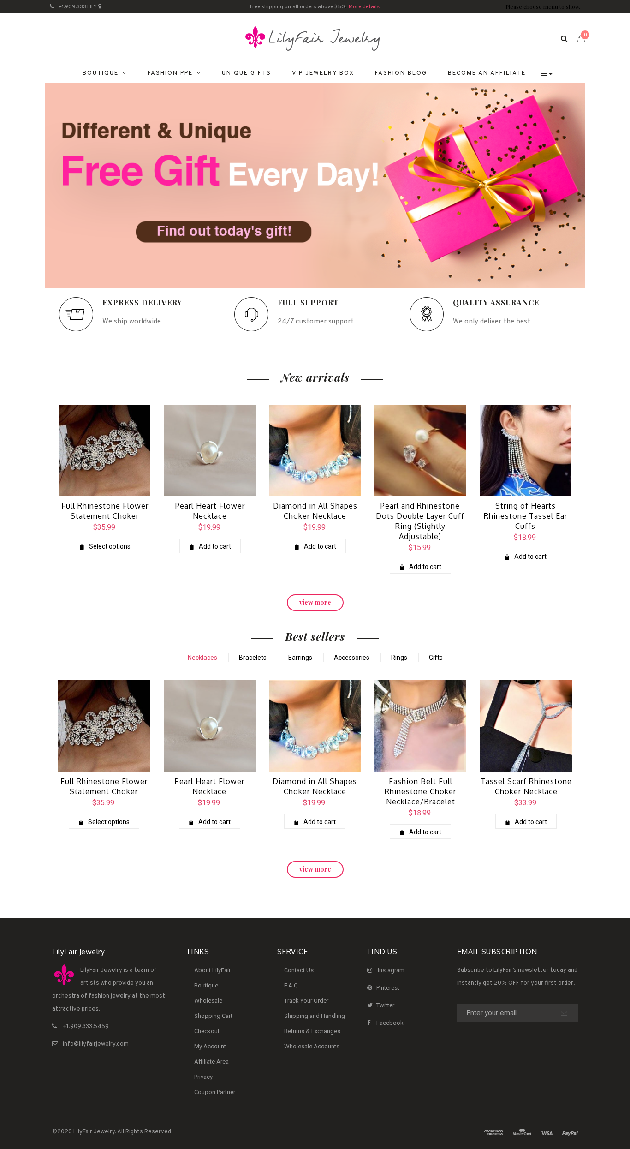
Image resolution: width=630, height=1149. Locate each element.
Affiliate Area (211, 1061)
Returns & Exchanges (312, 1031)
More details (364, 7)
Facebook (390, 1022)
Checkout (207, 1031)
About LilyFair (212, 970)
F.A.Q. (291, 985)
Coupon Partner (214, 1092)
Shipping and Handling (314, 1015)
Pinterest (387, 987)
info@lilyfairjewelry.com (96, 1044)
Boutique (206, 985)
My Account (210, 1046)
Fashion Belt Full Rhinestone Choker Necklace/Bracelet (420, 791)
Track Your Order (306, 1000)
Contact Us (299, 970)
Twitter (385, 1005)
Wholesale (208, 1000)
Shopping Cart (213, 1015)
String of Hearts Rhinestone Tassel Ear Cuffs (525, 516)
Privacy (203, 1076)
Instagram (391, 970)
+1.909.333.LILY (78, 7)
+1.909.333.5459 (86, 1026)
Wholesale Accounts (311, 1046)
